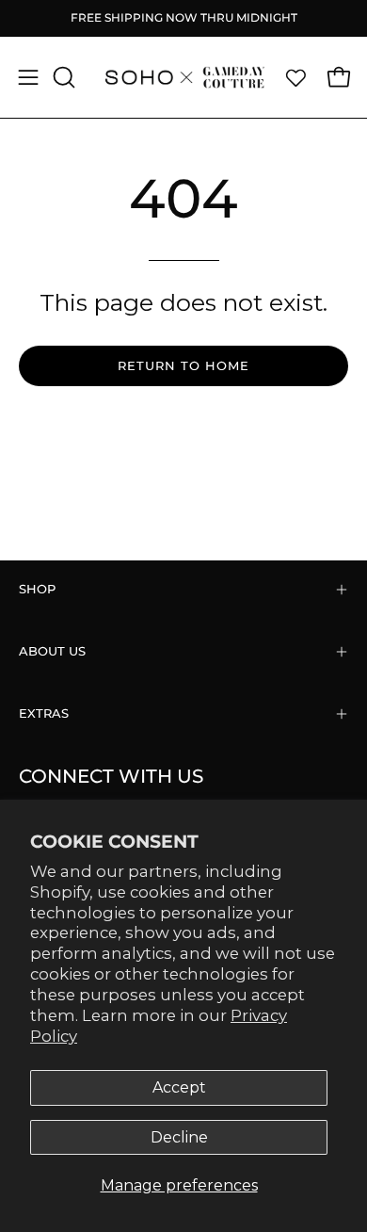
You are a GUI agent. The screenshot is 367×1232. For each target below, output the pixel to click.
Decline (179, 1137)
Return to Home (183, 366)
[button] (62, 77)
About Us (52, 651)
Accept (179, 1087)
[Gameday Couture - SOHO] (184, 77)
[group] (183, 18)
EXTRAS (44, 713)
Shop (37, 589)
